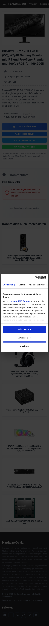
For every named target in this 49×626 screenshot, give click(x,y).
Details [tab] (22, 285)
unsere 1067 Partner (20, 301)
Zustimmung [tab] (9, 285)
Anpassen (23, 338)
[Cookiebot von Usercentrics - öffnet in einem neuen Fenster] (35, 277)
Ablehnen (24, 346)
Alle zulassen (24, 329)
